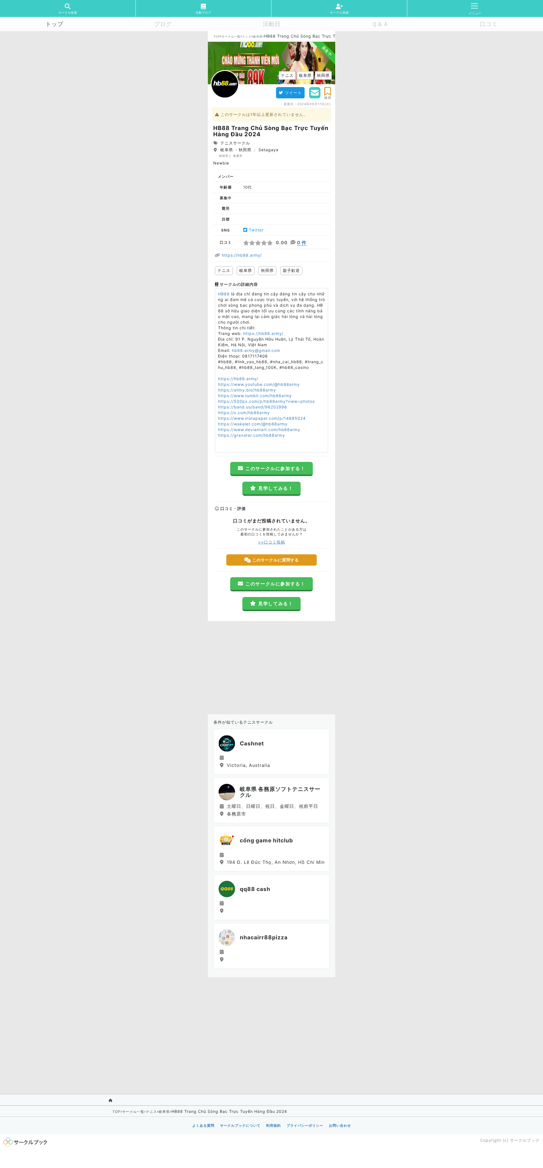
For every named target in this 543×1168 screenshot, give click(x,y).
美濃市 (237, 155)
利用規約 (273, 1125)
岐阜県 (257, 36)
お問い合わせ (340, 1125)
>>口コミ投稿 (271, 542)
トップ (54, 24)
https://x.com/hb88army (244, 412)
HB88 (224, 293)
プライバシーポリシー (304, 1125)
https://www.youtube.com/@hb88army (259, 384)
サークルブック (525, 1140)
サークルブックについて (240, 1125)
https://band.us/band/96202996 (252, 407)
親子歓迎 (291, 270)
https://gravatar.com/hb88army (251, 435)
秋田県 (267, 270)
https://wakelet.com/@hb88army (253, 423)
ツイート (293, 92)
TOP (217, 36)
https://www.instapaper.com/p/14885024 (262, 418)
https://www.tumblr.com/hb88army (255, 395)
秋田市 (224, 155)
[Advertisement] (271, 666)
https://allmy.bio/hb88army (247, 390)
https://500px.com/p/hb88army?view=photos (266, 401)
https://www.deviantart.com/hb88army (259, 429)
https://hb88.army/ (242, 255)
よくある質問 (203, 1125)
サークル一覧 (231, 36)
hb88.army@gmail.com (256, 350)
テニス (246, 36)
